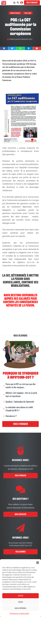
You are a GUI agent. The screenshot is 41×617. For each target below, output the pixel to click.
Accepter (20, 596)
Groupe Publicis (15, 13)
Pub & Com (27, 13)
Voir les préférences (20, 608)
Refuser (20, 602)
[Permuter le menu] (14, 2)
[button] (37, 562)
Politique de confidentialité (19, 614)
